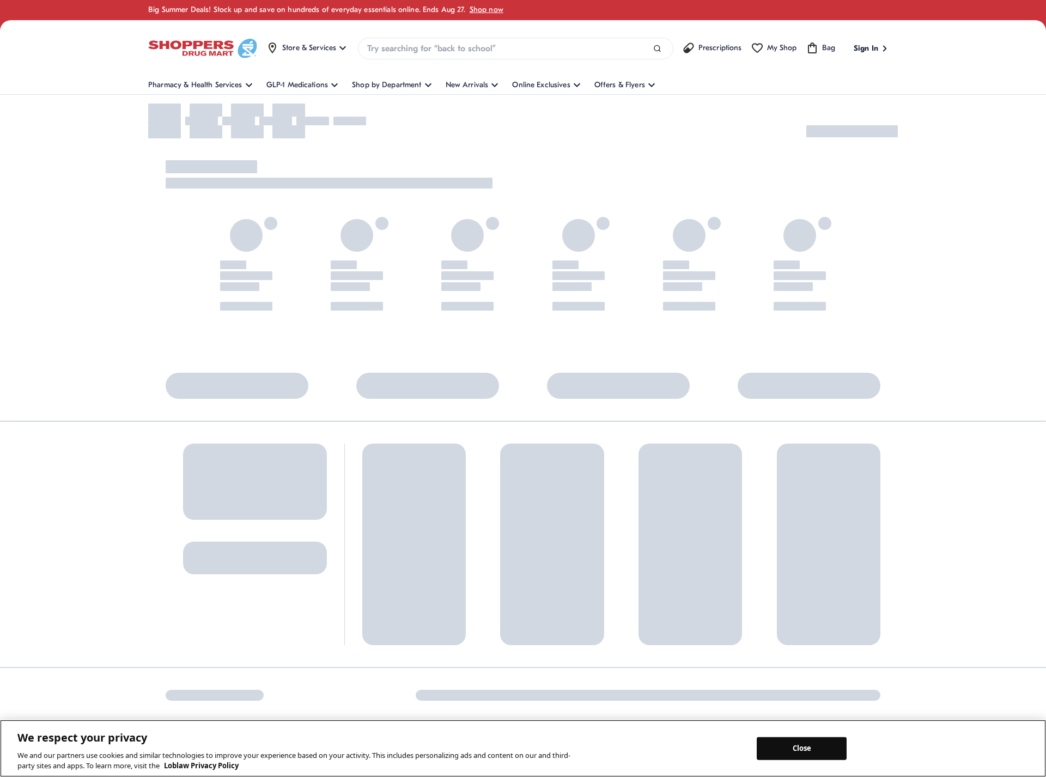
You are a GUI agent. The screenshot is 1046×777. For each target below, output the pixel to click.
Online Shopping (390, 578)
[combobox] (515, 48)
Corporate (549, 607)
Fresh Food (650, 650)
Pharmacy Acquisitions (570, 661)
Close (802, 748)
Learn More (291, 489)
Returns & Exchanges (480, 614)
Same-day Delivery (476, 650)
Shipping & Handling (480, 632)
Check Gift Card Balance (674, 578)
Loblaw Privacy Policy (201, 765)
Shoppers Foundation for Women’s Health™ (573, 584)
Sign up (182, 618)
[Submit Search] (657, 49)
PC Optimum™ (386, 596)
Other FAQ (380, 632)
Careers (545, 679)
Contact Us (464, 578)
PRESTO (645, 668)
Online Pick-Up (470, 668)
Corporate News (559, 625)
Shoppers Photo (659, 614)
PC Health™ (651, 596)
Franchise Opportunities (572, 643)
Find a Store (465, 596)
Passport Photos (659, 632)
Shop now (486, 9)
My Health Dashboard (399, 614)
